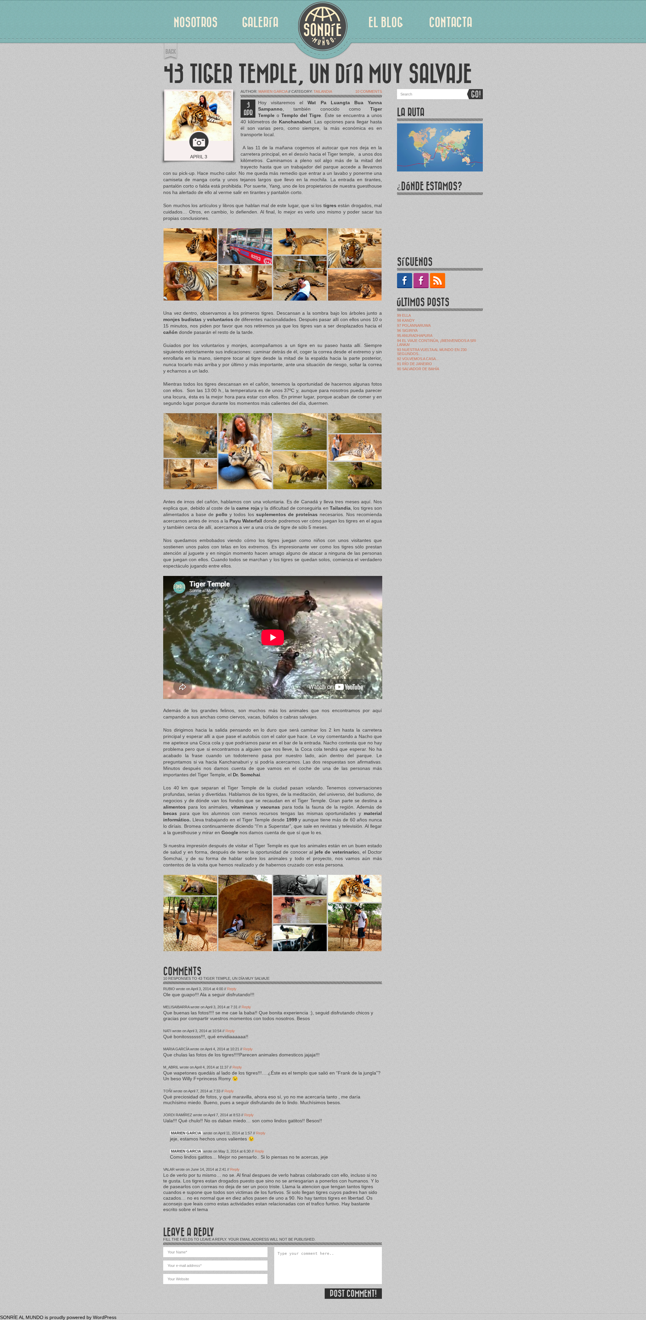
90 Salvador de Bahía (418, 369)
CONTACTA (450, 22)
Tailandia (323, 91)
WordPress (104, 1317)
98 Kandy (406, 320)
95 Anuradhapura (414, 336)
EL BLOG (385, 22)
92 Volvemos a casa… (418, 359)
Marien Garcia (272, 91)
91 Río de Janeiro (414, 364)
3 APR (248, 109)
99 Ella (404, 315)
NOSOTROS (196, 22)
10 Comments (368, 91)
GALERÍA (260, 22)
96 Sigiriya (407, 330)
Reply (232, 989)
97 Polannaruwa (414, 325)
